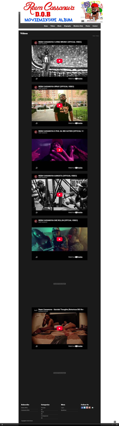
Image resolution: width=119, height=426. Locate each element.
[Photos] (87, 26)
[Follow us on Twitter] (84, 408)
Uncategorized (44, 416)
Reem (31, 420)
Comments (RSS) (25, 410)
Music (42, 411)
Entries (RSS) (24, 407)
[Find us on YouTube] (87, 408)
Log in (62, 407)
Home (94, 35)
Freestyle (43, 407)
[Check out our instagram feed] (90, 408)
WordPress (63, 410)
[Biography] (67, 26)
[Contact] (95, 26)
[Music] (59, 26)
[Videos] (52, 26)
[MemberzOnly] (78, 26)
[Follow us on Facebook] (82, 408)
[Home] (46, 26)
